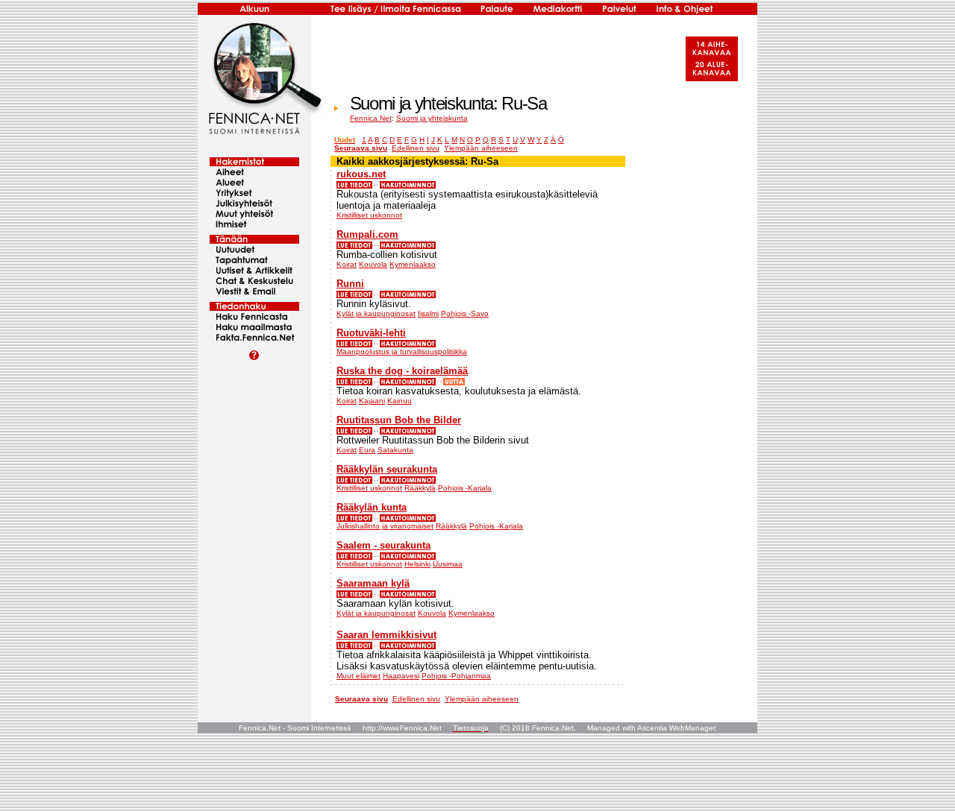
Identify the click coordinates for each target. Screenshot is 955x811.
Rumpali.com (367, 234)
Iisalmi (428, 313)
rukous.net (361, 174)
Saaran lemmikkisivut (386, 634)
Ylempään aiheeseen (481, 148)
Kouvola (373, 264)
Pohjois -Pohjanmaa (456, 676)
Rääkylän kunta (371, 507)
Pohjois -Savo (465, 313)
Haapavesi (401, 676)
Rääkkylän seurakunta (386, 469)
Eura (367, 450)
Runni (350, 283)
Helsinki (417, 564)
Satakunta (395, 450)
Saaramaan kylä (373, 583)
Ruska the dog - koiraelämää (402, 370)
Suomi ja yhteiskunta (432, 118)
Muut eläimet (358, 676)
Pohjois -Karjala (465, 488)
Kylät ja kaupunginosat (376, 313)
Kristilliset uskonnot (369, 215)
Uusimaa (448, 564)
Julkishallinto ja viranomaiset (384, 526)
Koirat (346, 264)
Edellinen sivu (415, 148)
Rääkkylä (420, 488)
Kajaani (372, 401)
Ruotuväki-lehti (371, 332)
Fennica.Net (371, 118)
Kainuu (399, 401)
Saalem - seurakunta (383, 545)
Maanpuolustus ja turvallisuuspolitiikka (401, 351)
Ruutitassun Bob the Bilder (398, 420)
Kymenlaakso (412, 264)
